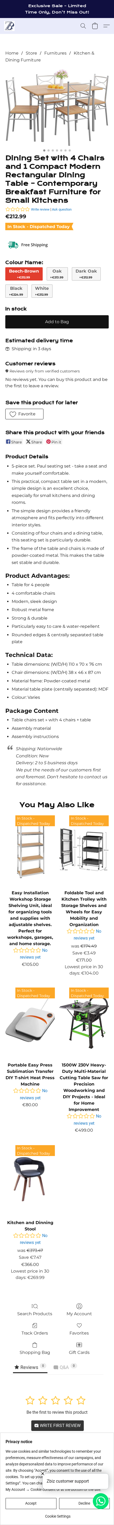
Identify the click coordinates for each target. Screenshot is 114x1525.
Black (16, 291)
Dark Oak (86, 274)
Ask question (62, 209)
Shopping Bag (35, 1352)
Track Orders (34, 1333)
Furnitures (55, 53)
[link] (58, 1514)
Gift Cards (79, 1352)
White (42, 291)
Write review (40, 209)
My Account (79, 1313)
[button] (9, 26)
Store (31, 53)
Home (12, 53)
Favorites (79, 1333)
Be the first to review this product (57, 1412)
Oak (56, 274)
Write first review (60, 1425)
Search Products (34, 1313)
